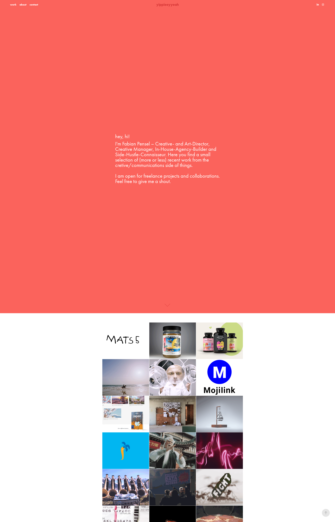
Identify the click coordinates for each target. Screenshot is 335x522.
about (22, 4)
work (13, 4)
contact (34, 4)
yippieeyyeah (167, 4)
